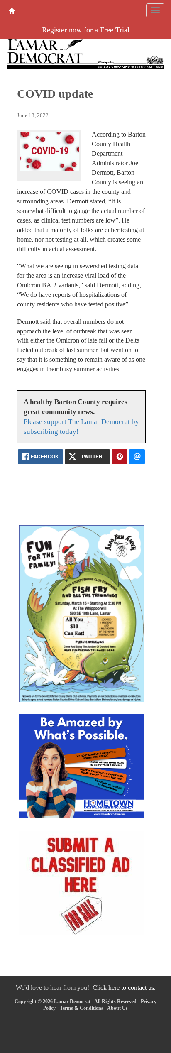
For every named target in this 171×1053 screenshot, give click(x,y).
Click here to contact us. (124, 987)
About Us (117, 1008)
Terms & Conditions (81, 1008)
